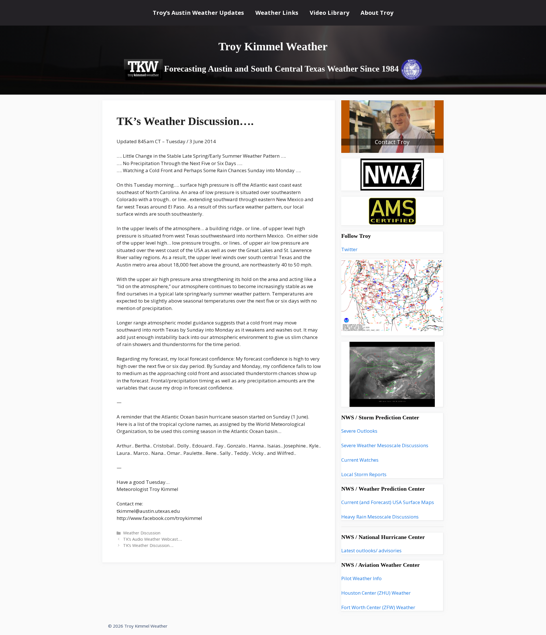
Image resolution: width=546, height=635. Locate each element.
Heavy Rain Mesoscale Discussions (380, 516)
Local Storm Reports (363, 474)
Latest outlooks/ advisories (371, 550)
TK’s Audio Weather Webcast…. (152, 539)
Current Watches (360, 460)
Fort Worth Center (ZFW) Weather (378, 607)
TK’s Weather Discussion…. (148, 545)
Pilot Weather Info (361, 578)
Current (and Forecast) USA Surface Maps (387, 502)
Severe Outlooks (359, 431)
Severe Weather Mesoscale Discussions (384, 445)
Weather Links (276, 12)
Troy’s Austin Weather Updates (198, 12)
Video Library (329, 12)
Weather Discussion (141, 533)
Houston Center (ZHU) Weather (376, 593)
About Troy (377, 12)
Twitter (349, 249)
